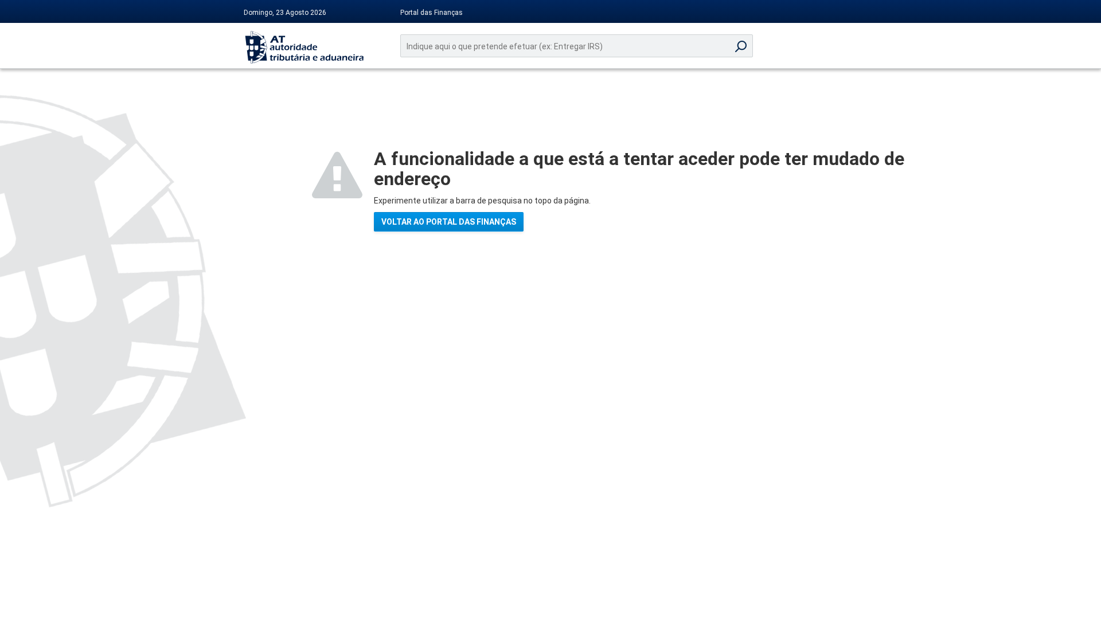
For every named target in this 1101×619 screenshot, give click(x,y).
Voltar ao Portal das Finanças (448, 221)
